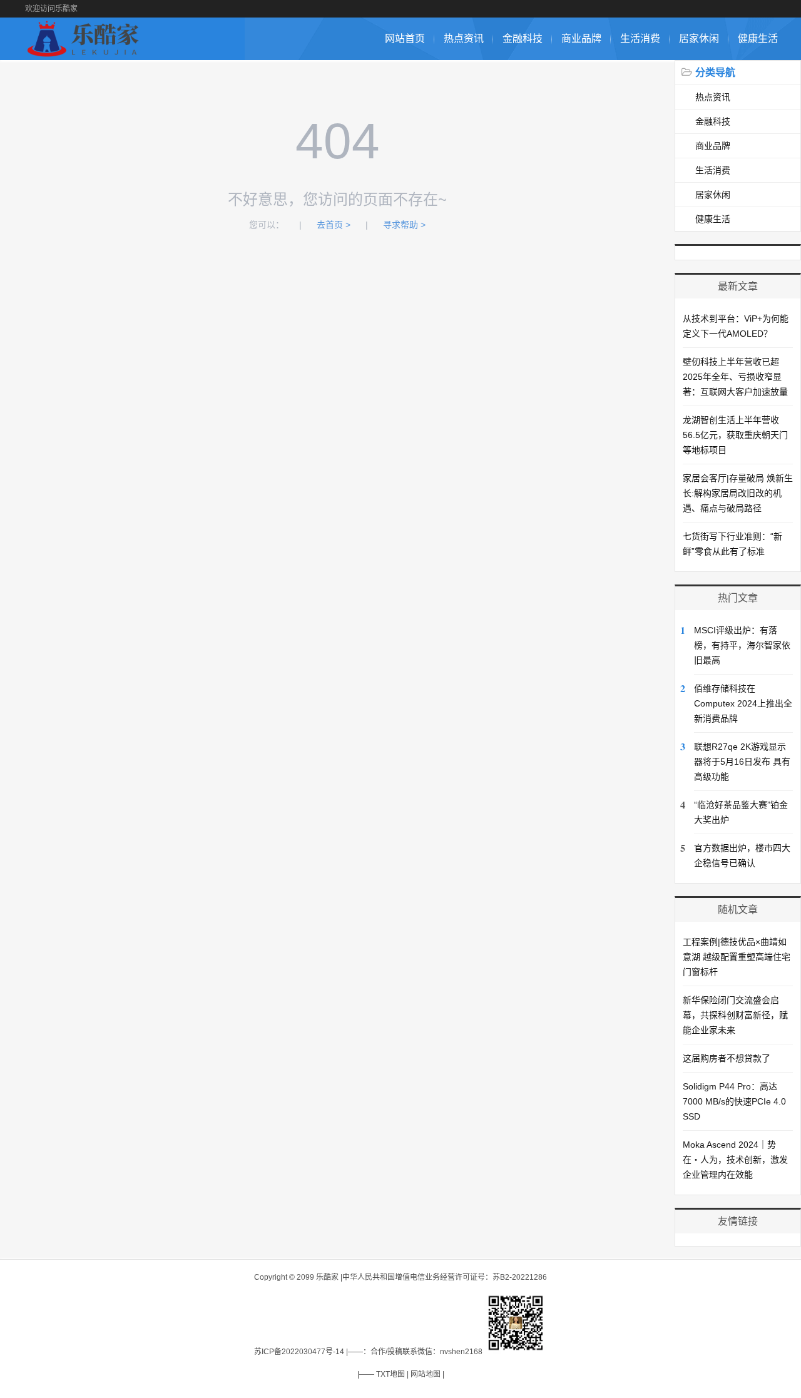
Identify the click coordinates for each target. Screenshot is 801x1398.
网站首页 (405, 38)
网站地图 (426, 1374)
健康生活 (758, 38)
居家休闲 (699, 38)
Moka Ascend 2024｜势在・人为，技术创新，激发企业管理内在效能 (735, 1160)
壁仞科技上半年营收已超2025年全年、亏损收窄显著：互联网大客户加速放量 (735, 377)
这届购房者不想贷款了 (726, 1058)
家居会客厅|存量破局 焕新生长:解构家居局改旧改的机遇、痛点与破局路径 (738, 493)
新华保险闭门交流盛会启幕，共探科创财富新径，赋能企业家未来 (735, 1015)
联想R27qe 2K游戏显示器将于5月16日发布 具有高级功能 (742, 762)
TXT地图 (390, 1374)
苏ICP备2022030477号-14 (299, 1351)
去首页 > (333, 225)
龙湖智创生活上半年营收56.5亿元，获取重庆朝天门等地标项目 (735, 435)
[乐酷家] (85, 53)
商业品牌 (581, 38)
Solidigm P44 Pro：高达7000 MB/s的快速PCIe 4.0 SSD (734, 1101)
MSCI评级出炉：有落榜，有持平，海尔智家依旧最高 (742, 645)
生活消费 (640, 38)
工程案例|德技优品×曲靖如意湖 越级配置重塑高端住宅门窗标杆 (736, 957)
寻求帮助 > (404, 225)
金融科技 (523, 38)
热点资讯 (464, 38)
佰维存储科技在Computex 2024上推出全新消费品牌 (743, 703)
